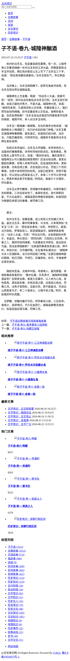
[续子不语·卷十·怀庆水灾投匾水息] (34, 357)
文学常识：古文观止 (19, 416)
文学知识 (15, 597)
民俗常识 (15, 605)
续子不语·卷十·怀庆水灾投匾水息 (27, 364)
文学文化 (15, 640)
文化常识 (13, 28)
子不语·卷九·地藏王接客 (25, 328)
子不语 (26, 39)
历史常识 (13, 32)
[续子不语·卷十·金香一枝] (29, 386)
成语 (10, 25)
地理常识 (15, 620)
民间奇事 (16, 566)
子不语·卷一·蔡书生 (19, 486)
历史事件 (15, 628)
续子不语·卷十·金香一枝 (21, 394)
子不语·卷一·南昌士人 (20, 506)
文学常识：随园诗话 (19, 412)
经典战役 (15, 632)
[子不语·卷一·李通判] (26, 458)
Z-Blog (57, 652)
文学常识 (15, 593)
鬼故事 (42, 321)
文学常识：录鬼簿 (18, 420)
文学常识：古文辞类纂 (21, 408)
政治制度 (15, 589)
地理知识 (15, 624)
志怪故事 (33, 321)
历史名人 (15, 601)
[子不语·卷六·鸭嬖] (25, 438)
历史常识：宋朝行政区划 (22, 526)
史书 (13, 636)
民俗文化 (15, 609)
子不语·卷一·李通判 (19, 466)
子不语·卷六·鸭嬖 (18, 445)
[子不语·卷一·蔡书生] (26, 478)
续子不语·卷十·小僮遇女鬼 (23, 379)
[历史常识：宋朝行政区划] (30, 519)
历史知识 (16, 581)
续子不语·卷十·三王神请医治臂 (25, 350)
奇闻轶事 (16, 574)
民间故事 (16, 570)
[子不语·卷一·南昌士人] (28, 498)
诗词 (10, 21)
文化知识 (16, 616)
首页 (10, 13)
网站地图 (13, 646)
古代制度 (15, 585)
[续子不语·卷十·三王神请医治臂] (33, 342)
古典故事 (13, 17)
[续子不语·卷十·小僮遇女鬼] (30, 372)
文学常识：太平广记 (19, 424)
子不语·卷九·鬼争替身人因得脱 (29, 324)
